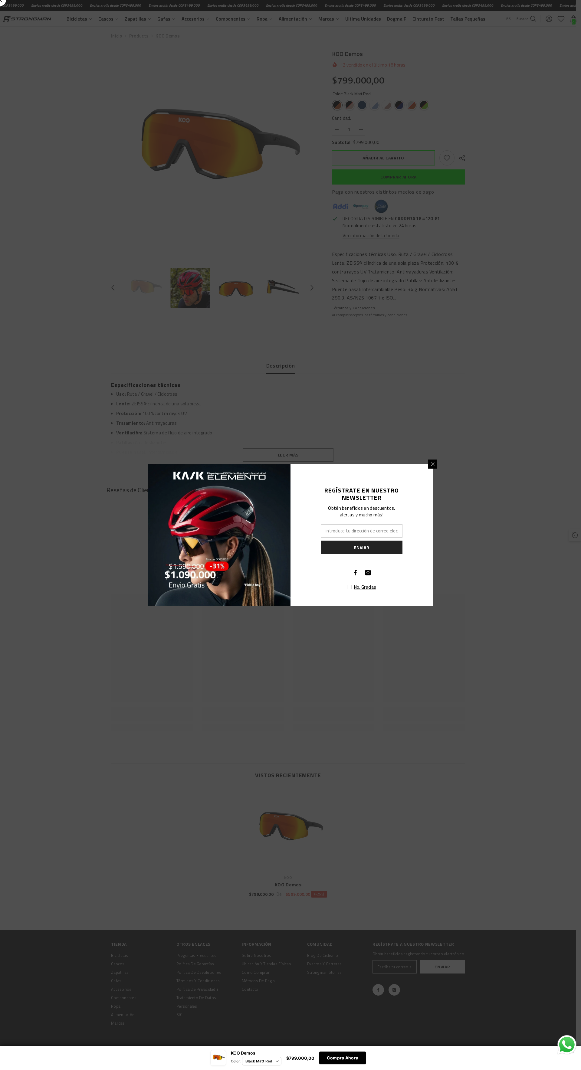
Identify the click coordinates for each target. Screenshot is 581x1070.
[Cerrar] (432, 464)
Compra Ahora (342, 1057)
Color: (236, 1061)
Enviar (361, 547)
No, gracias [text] (365, 587)
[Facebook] (355, 572)
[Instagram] (368, 572)
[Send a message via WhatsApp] (567, 1045)
